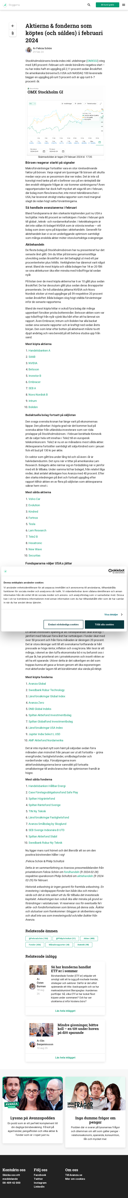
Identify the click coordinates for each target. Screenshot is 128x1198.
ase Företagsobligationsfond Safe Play (54, 792)
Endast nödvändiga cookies (63, 624)
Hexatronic (35, 543)
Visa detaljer (111, 614)
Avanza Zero (36, 702)
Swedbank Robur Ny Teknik (45, 842)
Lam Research (37, 530)
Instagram (40, 1182)
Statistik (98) (83, 945)
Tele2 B (33, 536)
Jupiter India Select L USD (44, 734)
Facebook (40, 1175)
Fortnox (33, 517)
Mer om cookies (75, 1178)
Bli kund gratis (107, 5)
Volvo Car (34, 499)
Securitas (34, 555)
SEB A (32, 388)
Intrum (33, 400)
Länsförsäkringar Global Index (47, 696)
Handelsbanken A (39, 350)
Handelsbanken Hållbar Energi (47, 786)
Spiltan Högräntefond (42, 798)
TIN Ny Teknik (37, 811)
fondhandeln (71, 872)
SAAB (32, 356)
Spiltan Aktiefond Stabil (43, 836)
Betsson (34, 369)
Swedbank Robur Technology (47, 690)
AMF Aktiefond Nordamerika (46, 740)
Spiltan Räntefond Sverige (45, 805)
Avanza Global (37, 683)
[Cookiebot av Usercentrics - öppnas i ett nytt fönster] (110, 571)
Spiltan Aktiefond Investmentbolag (50, 715)
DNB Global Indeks (40, 709)
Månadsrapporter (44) (59, 945)
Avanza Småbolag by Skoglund (48, 823)
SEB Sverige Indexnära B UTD (47, 830)
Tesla (32, 524)
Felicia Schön (44, 48)
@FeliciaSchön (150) (38, 938)
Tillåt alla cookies (104, 624)
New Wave (35, 549)
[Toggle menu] (124, 5)
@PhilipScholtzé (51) (66, 938)
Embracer (35, 382)
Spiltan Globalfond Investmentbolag (51, 721)
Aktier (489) (89, 938)
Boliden (33, 407)
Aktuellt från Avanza (11, 5)
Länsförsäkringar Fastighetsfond (49, 817)
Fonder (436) (35, 945)
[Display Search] (89, 5)
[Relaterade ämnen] (12, 33)
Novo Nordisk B (38, 394)
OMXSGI (92, 60)
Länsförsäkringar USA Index (46, 727)
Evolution (34, 505)
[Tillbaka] (12, 25)
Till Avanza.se (73, 1175)
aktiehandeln (85, 876)
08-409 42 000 (11, 1182)
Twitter (38, 1178)
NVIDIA (33, 363)
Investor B (35, 375)
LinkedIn (39, 1186)
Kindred (33, 511)
